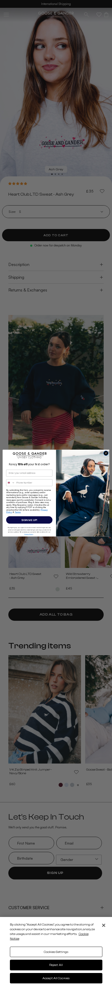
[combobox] (10, 482)
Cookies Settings (56, 952)
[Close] (103, 925)
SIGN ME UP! (29, 520)
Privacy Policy (28, 534)
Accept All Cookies (56, 978)
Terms (18, 512)
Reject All (56, 965)
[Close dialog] (105, 453)
